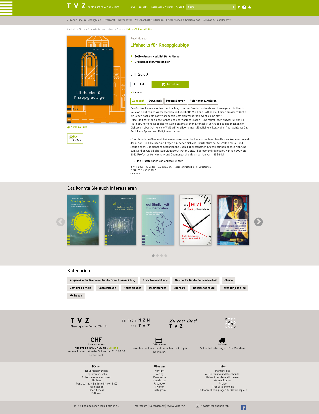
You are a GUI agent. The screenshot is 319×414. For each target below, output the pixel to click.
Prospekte (143, 7)
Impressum (140, 406)
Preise (223, 384)
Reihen (96, 380)
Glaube (228, 280)
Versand (113, 348)
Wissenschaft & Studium (148, 20)
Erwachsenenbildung (155, 280)
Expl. (143, 84)
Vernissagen (96, 387)
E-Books (96, 393)
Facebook (159, 384)
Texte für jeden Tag (234, 288)
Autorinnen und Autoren (96, 377)
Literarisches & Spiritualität (183, 20)
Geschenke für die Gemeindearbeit (196, 280)
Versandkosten (222, 380)
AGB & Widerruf (176, 406)
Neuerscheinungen (96, 371)
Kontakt (180, 7)
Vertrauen (76, 295)
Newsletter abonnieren (214, 406)
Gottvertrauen (107, 288)
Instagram (160, 390)
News (132, 7)
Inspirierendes (157, 288)
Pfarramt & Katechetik (118, 20)
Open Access (96, 390)
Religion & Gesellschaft (217, 20)
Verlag (159, 374)
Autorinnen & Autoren (162, 7)
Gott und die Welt (80, 288)
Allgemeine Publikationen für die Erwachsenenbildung (102, 280)
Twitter (159, 387)
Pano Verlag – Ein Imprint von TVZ (96, 384)
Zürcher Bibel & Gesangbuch (84, 20)
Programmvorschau (96, 374)
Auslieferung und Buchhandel (222, 374)
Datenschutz (157, 406)
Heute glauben (132, 288)
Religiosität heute (204, 288)
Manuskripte (222, 371)
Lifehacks (179, 288)
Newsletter (159, 380)
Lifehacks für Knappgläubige (139, 29)
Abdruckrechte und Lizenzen (222, 377)
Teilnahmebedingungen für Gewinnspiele (222, 390)
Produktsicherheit (223, 387)
